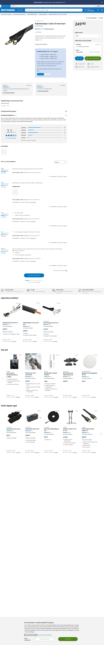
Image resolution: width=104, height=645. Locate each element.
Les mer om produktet (41, 44)
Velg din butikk (79, 52)
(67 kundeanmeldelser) (49, 434)
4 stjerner (23, 130)
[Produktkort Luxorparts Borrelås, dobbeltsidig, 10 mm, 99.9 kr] (52, 417)
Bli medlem (40, 74)
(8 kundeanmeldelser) (67, 434)
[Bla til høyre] (101, 378)
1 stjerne (23, 137)
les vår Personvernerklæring (44, 635)
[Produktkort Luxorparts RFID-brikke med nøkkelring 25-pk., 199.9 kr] (70, 361)
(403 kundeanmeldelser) (49, 378)
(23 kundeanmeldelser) (7, 326)
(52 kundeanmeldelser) (68, 378)
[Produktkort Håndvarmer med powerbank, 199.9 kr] (33, 361)
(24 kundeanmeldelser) (28, 328)
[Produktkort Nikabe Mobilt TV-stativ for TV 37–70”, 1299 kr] (70, 417)
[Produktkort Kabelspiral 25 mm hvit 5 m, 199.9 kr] (11, 310)
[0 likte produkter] (98, 10)
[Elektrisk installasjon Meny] (26, 14)
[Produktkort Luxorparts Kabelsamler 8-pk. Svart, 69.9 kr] (14, 417)
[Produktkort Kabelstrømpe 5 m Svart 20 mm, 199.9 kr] (31, 310)
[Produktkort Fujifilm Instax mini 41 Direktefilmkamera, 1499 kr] (14, 361)
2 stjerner (23, 135)
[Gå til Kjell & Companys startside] (8, 10)
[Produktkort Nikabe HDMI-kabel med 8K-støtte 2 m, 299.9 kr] (89, 417)
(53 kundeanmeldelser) (48, 326)
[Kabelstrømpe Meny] (48, 14)
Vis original (33, 202)
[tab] (5, 6)
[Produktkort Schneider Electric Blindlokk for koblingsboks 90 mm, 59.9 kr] (89, 361)
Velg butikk (13, 341)
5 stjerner (23, 127)
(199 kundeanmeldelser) (30, 432)
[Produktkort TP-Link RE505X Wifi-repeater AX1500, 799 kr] (52, 361)
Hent (80, 58)
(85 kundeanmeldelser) (11, 432)
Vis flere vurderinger (34, 275)
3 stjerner (23, 132)
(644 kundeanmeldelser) (30, 378)
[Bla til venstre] (3, 378)
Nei (64, 176)
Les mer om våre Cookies (30, 635)
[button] (4, 152)
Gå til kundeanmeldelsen (8, 92)
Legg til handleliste (92, 17)
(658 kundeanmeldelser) (87, 434)
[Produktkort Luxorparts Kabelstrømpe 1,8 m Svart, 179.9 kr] (52, 310)
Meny (21, 10)
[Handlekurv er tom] (102, 10)
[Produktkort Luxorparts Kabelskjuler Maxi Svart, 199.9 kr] (33, 417)
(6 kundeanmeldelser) (86, 378)
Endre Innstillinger (27, 639)
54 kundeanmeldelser (49, 29)
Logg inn (47, 74)
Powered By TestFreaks (59, 270)
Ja (61, 176)
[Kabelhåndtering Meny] (38, 14)
